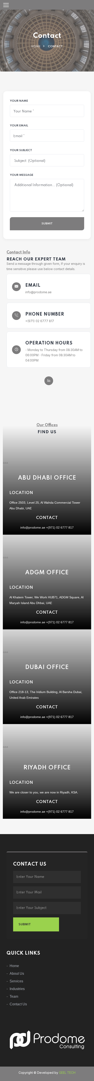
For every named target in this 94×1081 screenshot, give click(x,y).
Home (35, 46)
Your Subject (21, 150)
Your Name (19, 101)
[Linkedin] (48, 380)
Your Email (19, 125)
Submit (47, 223)
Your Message (21, 175)
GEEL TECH (67, 1072)
